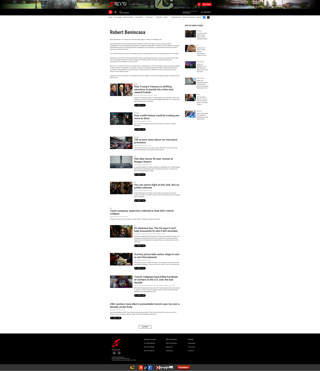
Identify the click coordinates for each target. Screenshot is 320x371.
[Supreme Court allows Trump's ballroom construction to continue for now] (190, 48)
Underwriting (176, 17)
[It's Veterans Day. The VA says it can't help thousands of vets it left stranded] (121, 231)
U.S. (135, 156)
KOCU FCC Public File (171, 343)
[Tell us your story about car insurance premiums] (121, 143)
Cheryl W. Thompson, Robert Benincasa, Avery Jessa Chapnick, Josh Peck (151, 285)
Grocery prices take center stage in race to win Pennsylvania (156, 256)
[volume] (115, 12)
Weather (159, 17)
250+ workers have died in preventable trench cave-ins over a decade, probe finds (145, 305)
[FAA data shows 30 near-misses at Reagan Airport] (121, 162)
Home (110, 17)
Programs (138, 17)
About (166, 17)
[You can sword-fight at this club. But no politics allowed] (121, 188)
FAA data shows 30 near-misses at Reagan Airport (153, 160)
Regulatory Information (150, 339)
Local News (118, 17)
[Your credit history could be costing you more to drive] (121, 118)
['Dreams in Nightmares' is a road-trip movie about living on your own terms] (190, 64)
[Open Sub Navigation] (143, 17)
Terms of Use (191, 347)
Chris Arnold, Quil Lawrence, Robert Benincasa (144, 234)
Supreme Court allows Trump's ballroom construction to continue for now (201, 51)
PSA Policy (191, 339)
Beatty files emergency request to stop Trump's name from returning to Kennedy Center (202, 84)
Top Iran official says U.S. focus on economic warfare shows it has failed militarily (202, 100)
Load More (145, 327)
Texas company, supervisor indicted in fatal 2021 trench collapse (142, 212)
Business (136, 113)
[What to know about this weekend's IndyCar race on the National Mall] (190, 114)
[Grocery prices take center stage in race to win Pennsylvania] (121, 259)
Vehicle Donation (189, 17)
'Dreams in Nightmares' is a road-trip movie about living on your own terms (202, 67)
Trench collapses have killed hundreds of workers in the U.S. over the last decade (156, 279)
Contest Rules (191, 343)
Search (198, 17)
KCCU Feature (200, 61)
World (136, 84)
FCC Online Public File (149, 343)
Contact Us (191, 350)
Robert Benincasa (138, 121)
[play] (110, 12)
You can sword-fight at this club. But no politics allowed (156, 186)
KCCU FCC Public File (149, 347)
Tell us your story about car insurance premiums (155, 141)
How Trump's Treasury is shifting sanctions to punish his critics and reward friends (153, 89)
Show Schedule (128, 17)
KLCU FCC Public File (149, 350)
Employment (169, 347)
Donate (207, 4)
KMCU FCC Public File (171, 339)
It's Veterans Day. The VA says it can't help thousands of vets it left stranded (156, 229)
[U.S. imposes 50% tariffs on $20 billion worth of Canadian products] (190, 33)
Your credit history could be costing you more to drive (156, 117)
